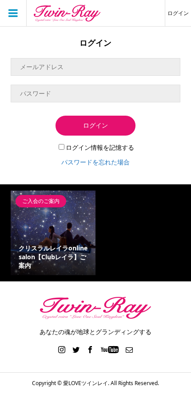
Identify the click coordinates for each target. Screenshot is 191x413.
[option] (53, 233)
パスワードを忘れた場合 (95, 162)
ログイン (178, 13)
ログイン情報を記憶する (100, 147)
